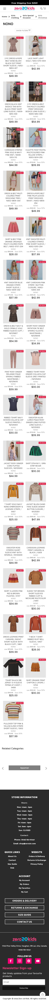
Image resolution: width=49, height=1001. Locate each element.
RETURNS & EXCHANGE (24, 908)
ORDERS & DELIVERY (24, 901)
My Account (24, 880)
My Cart (24, 892)
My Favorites (24, 888)
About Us (12, 856)
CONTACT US (24, 922)
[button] (45, 8)
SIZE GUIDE (24, 915)
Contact (12, 860)
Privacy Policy (37, 864)
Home (4, 16)
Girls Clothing (15, 16)
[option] (24, 767)
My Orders (24, 884)
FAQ (12, 868)
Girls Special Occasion (28, 16)
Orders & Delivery (37, 856)
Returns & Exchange (36, 860)
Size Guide (12, 864)
